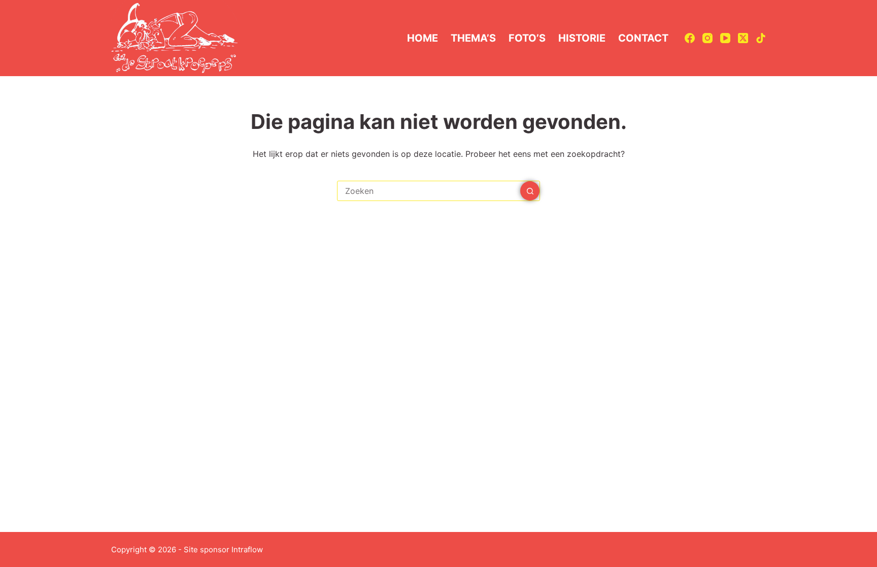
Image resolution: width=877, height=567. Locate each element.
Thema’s (473, 38)
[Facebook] (690, 38)
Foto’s (527, 38)
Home (422, 38)
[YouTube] (725, 38)
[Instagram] (707, 38)
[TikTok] (761, 38)
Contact (643, 38)
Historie (581, 38)
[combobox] (429, 191)
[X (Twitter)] (743, 38)
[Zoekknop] (529, 191)
